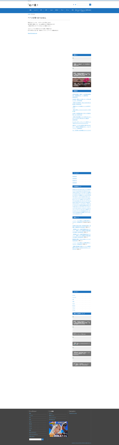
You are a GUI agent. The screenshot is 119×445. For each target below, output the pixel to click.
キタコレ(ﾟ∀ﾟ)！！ (77, 203)
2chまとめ (85, 190)
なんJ (51, 10)
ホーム (74, 295)
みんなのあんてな (77, 200)
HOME (29, 14)
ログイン (50, 413)
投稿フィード (51, 415)
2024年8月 (75, 178)
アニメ (62, 10)
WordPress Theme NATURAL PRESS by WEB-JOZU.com (81, 443)
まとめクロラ (83, 202)
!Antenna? (88, 202)
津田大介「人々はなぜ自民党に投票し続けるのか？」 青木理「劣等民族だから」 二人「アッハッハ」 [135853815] (82, 127)
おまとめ (77, 189)
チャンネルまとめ (85, 195)
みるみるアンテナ (78, 213)
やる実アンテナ (83, 199)
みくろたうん (83, 209)
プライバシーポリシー (83, 11)
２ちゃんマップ (77, 205)
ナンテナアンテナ (83, 198)
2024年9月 (75, 176)
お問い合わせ (88, 10)
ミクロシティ (84, 208)
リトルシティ (78, 209)
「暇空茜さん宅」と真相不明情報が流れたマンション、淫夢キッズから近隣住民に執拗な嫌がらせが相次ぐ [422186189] (82, 231)
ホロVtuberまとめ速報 (79, 212)
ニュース (35, 10)
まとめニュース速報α (78, 195)
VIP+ (46, 10)
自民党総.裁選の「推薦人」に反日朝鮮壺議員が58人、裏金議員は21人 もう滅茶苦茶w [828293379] (82, 96)
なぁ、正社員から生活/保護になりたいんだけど (82, 130)
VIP (41, 10)
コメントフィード (52, 417)
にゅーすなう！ (84, 203)
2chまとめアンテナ (83, 189)
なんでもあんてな (79, 190)
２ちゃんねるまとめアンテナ (84, 196)
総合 (30, 10)
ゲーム (67, 10)
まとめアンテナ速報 (86, 192)
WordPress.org (52, 419)
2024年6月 (75, 182)
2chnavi (74, 189)
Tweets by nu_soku (73, 413)
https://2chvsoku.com (32, 33)
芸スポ (57, 10)
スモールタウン (78, 208)
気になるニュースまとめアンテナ (80, 206)
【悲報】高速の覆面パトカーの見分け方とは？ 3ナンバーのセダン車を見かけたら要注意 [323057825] (82, 118)
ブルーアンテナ (85, 200)
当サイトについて (78, 11)
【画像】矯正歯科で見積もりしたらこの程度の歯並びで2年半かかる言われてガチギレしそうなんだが (82, 248)
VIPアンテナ (79, 192)
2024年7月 (75, 180)
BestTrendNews (83, 205)
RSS (73, 10)
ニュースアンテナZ (76, 198)
